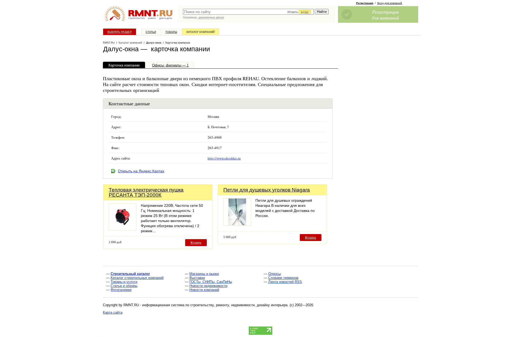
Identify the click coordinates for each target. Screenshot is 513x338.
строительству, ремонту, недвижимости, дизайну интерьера (238, 305)
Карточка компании (123, 65)
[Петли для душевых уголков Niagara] (237, 224)
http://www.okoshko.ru (224, 158)
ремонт (152, 18)
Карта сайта (112, 312)
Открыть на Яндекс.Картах (141, 171)
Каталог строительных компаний (137, 278)
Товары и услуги (124, 282)
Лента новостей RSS (285, 282)
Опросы (274, 274)
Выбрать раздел (119, 31)
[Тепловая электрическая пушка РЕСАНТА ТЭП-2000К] (122, 229)
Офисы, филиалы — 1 (170, 65)
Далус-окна (153, 42)
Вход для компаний (389, 3)
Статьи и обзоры (124, 286)
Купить (196, 242)
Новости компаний (204, 290)
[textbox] (248, 12)
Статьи (151, 31)
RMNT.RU (109, 42)
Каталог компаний (200, 31)
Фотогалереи (121, 290)
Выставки (197, 278)
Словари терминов (283, 278)
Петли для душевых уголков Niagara (266, 190)
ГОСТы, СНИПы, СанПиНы (210, 282)
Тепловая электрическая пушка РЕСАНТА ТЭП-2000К (146, 192)
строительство (136, 18)
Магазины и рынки (204, 274)
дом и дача (165, 18)
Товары (171, 31)
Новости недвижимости (208, 286)
